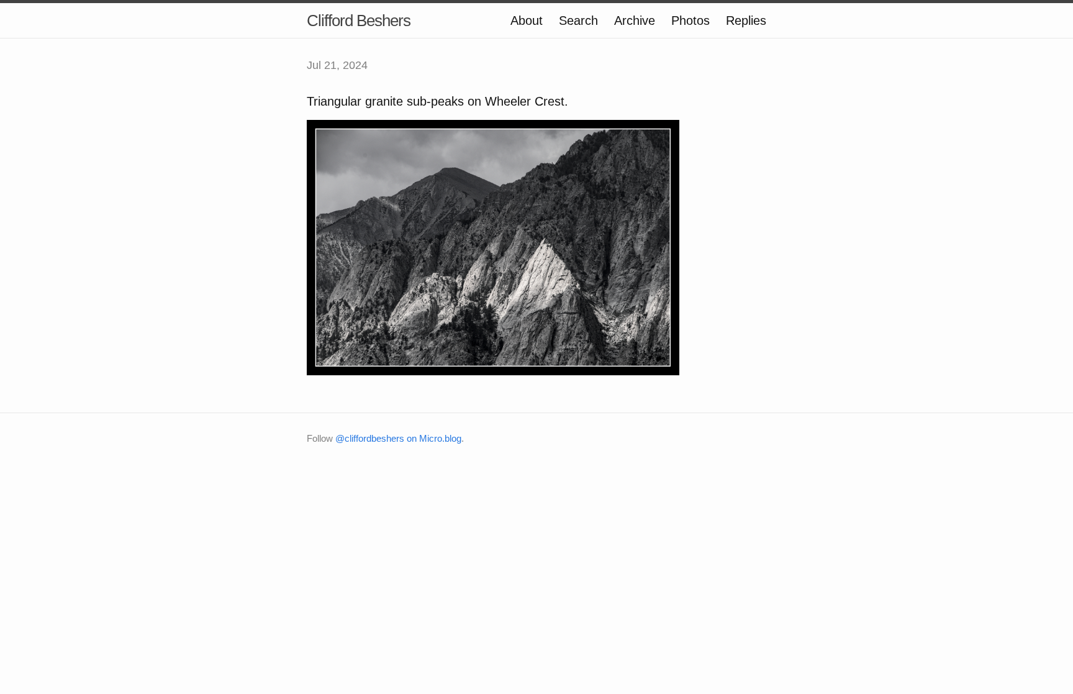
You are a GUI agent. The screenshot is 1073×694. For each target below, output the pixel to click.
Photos (690, 20)
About (526, 20)
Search (578, 20)
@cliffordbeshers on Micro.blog (398, 438)
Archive (634, 20)
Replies (746, 20)
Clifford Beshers (358, 20)
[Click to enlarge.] (493, 246)
